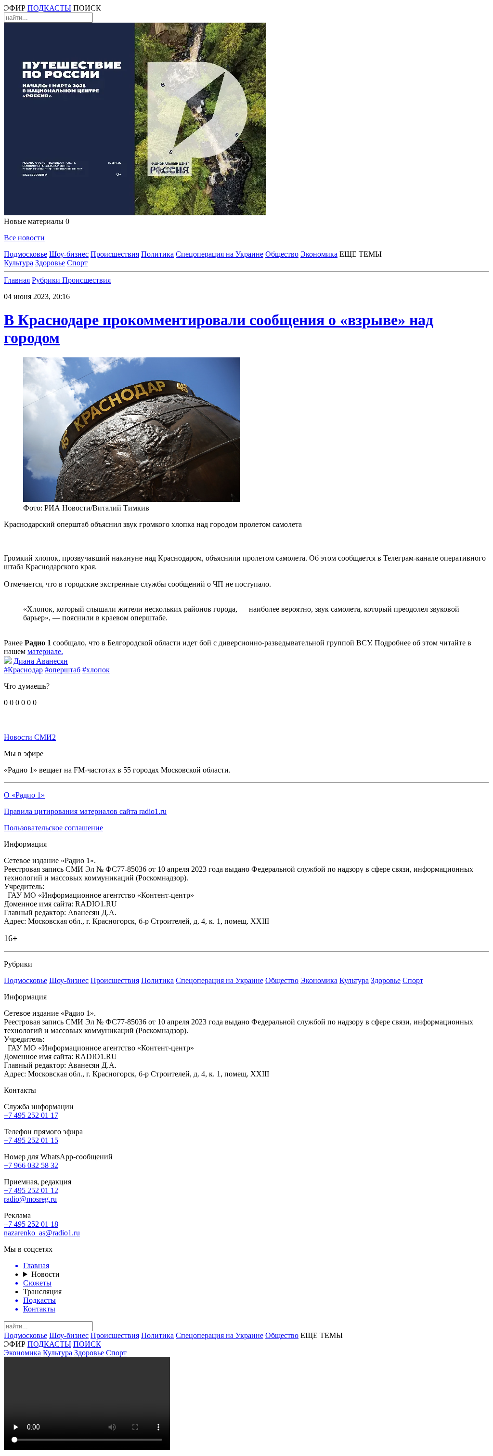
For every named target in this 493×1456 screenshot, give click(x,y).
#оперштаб (62, 670)
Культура (18, 263)
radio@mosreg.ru (30, 1199)
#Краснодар (23, 670)
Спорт (77, 263)
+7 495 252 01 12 (31, 1190)
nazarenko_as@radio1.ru (42, 1233)
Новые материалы (36, 221)
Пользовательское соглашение (53, 828)
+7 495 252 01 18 (31, 1224)
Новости (45, 1274)
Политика (157, 254)
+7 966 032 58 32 (31, 1165)
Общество (281, 254)
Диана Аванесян (40, 661)
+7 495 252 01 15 (31, 1140)
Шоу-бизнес (69, 254)
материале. (45, 651)
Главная (17, 280)
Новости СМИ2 (30, 737)
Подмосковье (25, 254)
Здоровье (50, 263)
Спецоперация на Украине (219, 254)
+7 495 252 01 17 (31, 1115)
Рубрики (47, 280)
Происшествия (115, 254)
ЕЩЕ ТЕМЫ (360, 254)
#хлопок (96, 670)
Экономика (318, 254)
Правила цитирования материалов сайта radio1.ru (85, 811)
